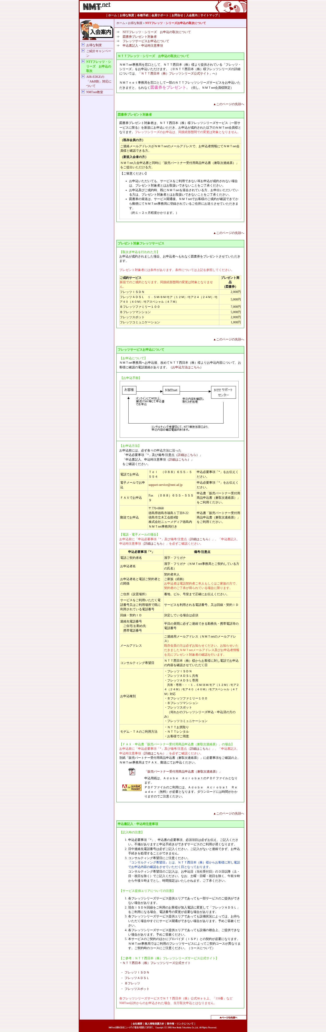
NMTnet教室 (94, 92)
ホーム (120, 23)
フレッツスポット (137, 989)
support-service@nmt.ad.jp (166, 485)
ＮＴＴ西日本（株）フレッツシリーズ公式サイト (156, 963)
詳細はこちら (187, 455)
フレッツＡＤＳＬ (137, 978)
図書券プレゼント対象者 (140, 36)
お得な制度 (94, 45)
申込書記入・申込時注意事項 (143, 45)
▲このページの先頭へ (228, 104)
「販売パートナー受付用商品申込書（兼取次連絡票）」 (183, 771)
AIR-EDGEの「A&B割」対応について (99, 81)
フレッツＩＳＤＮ (137, 972)
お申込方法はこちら (186, 367)
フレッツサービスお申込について (146, 41)
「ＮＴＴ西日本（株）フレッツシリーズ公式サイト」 (175, 73)
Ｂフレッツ (132, 983)
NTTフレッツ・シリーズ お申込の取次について (157, 32)
